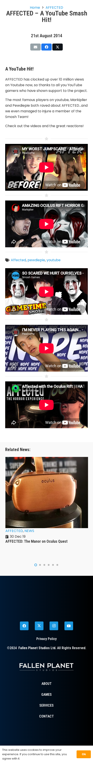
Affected (18, 260)
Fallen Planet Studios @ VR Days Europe (36, 541)
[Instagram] (54, 626)
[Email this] (35, 47)
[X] (39, 626)
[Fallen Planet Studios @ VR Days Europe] (46, 459)
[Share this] (46, 47)
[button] (36, 565)
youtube (53, 260)
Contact (46, 716)
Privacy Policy (46, 639)
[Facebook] (24, 626)
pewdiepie (36, 260)
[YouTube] (68, 626)
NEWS (10, 530)
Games (46, 694)
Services (46, 705)
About (47, 684)
